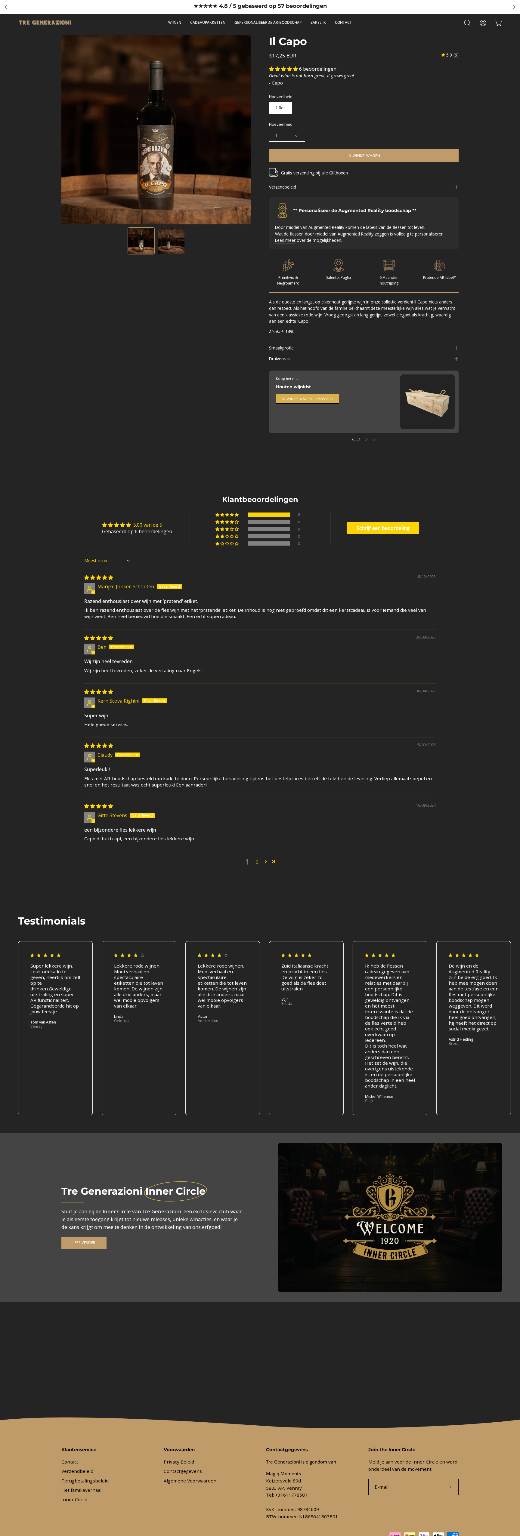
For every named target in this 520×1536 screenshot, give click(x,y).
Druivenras (279, 359)
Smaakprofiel (282, 348)
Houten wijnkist (293, 386)
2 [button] (257, 861)
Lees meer (285, 240)
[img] (450, 55)
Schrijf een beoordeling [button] (383, 528)
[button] (467, 23)
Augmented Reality (326, 227)
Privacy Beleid (179, 1462)
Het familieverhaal (81, 1490)
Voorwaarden (179, 1449)
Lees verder (84, 1242)
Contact (69, 1462)
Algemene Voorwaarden (190, 1481)
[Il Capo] (141, 240)
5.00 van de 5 (147, 525)
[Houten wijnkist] (427, 401)
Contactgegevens (183, 1471)
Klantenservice (78, 1449)
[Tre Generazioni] (45, 23)
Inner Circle (74, 1500)
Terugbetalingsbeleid (85, 1481)
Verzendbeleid (282, 187)
